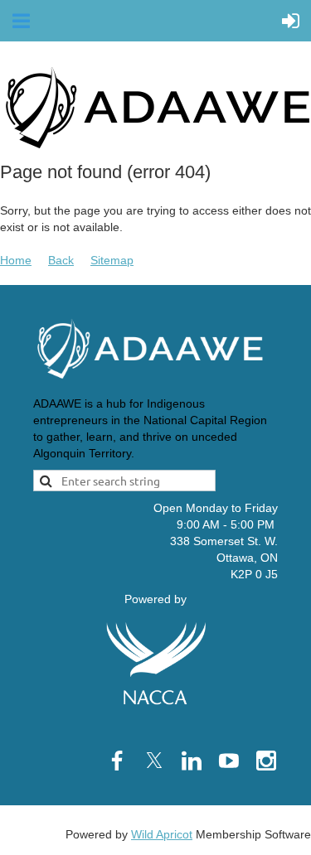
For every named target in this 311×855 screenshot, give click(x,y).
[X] (154, 760)
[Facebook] (117, 760)
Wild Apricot (161, 834)
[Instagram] (266, 760)
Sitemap (112, 260)
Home (16, 260)
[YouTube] (229, 760)
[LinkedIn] (191, 760)
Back (61, 260)
